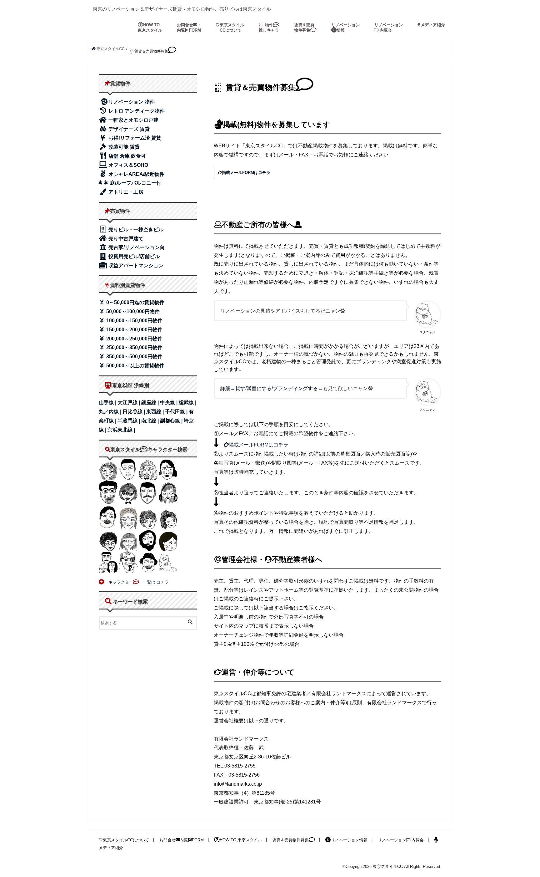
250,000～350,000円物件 (133, 347)
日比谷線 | (134, 411)
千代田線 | (177, 411)
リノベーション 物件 (131, 102)
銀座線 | (150, 402)
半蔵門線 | (129, 420)
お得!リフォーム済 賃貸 (134, 137)
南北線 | (150, 420)
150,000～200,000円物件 (133, 329)
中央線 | (169, 402)
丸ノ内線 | (110, 411)
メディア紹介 (433, 25)
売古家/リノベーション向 (136, 247)
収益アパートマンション (135, 265)
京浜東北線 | (121, 429)
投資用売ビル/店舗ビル (133, 256)
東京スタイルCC (388, 866)
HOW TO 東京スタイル (150, 28)
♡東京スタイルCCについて (124, 840)
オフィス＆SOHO (127, 165)
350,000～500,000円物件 (133, 356)
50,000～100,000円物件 (132, 311)
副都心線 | (172, 420)
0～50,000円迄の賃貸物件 (134, 302)
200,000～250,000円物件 (133, 338)
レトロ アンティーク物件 (136, 111)
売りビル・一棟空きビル (135, 229)
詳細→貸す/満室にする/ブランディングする (269, 388)
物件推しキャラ (269, 28)
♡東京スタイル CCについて (230, 28)
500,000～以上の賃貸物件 (134, 365)
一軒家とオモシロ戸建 (132, 120)
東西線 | (155, 411)
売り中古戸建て (125, 238)
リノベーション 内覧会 (388, 28)
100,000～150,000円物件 (133, 320)
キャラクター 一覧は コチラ (136, 582)
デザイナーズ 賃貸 (128, 129)
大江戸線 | (129, 402)
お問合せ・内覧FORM (189, 28)
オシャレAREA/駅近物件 (135, 174)
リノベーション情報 (345, 28)
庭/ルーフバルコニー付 (135, 183)
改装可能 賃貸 (123, 147)
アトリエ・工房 (125, 192)
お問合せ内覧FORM (181, 840)
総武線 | (187, 402)
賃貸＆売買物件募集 (304, 28)
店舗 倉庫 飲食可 (126, 156)
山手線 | (108, 402)
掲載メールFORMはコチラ (246, 172)
